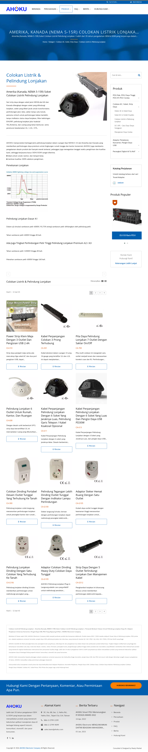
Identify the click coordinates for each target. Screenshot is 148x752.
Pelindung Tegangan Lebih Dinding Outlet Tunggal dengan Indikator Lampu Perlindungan (56, 496)
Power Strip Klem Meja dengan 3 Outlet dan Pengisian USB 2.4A (19, 339)
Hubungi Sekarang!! (126, 685)
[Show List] (105, 281)
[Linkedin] (13, 738)
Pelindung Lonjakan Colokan (122, 664)
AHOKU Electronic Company (30, 748)
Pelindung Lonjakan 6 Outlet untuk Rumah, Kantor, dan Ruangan (19, 412)
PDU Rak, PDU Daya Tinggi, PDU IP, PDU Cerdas (124, 96)
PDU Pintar (42, 667)
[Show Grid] (102, 281)
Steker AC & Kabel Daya (123, 111)
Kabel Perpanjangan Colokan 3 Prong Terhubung (53, 339)
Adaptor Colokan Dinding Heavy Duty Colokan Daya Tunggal (56, 571)
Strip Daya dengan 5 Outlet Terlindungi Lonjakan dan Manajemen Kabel (91, 572)
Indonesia (137, 2)
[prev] (8, 274)
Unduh (120, 183)
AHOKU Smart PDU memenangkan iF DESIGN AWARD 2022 (91, 713)
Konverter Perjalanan (71, 664)
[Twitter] (10, 738)
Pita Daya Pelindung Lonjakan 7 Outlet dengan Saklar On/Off (91, 339)
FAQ (76, 9)
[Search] (139, 75)
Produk (65, 9)
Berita (86, 9)
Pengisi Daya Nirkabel (15, 667)
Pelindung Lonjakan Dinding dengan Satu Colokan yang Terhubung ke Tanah (21, 572)
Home (45, 42)
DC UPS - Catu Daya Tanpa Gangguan (124, 127)
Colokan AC (26, 667)
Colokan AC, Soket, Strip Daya (67, 42)
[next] (104, 274)
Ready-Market (137, 748)
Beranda (36, 9)
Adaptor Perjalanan (58, 664)
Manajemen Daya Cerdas (123, 132)
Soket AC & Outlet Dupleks (124, 115)
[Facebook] (7, 738)
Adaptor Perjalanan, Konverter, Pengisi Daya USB (122, 142)
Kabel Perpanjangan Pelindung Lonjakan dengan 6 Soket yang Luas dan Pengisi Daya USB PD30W (91, 415)
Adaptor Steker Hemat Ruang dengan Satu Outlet (89, 495)
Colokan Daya (94, 664)
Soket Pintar (34, 667)
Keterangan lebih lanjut (126, 263)
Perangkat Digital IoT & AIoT (124, 151)
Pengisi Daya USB (83, 664)
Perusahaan (50, 9)
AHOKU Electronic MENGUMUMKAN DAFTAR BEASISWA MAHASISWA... (91, 726)
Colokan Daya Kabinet (106, 664)
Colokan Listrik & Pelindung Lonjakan (92, 42)
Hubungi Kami (101, 9)
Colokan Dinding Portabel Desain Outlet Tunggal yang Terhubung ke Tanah (21, 495)
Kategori (52, 42)
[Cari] (107, 2)
